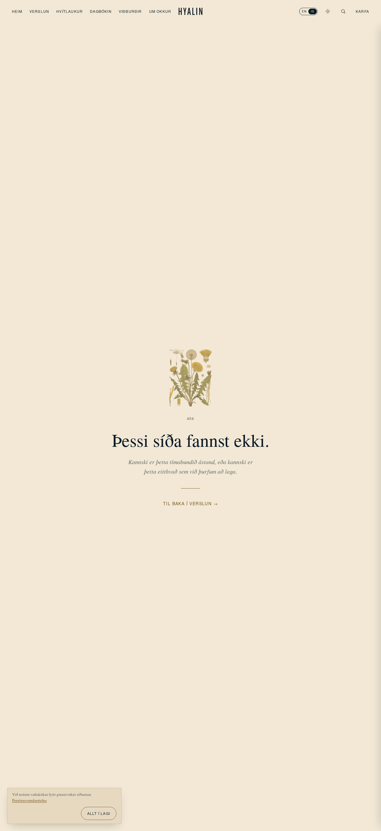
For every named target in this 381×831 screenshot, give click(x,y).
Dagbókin (101, 11)
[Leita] (343, 11)
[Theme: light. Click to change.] (327, 11)
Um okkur (160, 11)
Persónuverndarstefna (29, 800)
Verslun (39, 11)
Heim (17, 11)
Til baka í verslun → (190, 503)
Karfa (362, 11)
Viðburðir (130, 11)
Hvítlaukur (69, 11)
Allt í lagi (98, 813)
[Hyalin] (190, 11)
